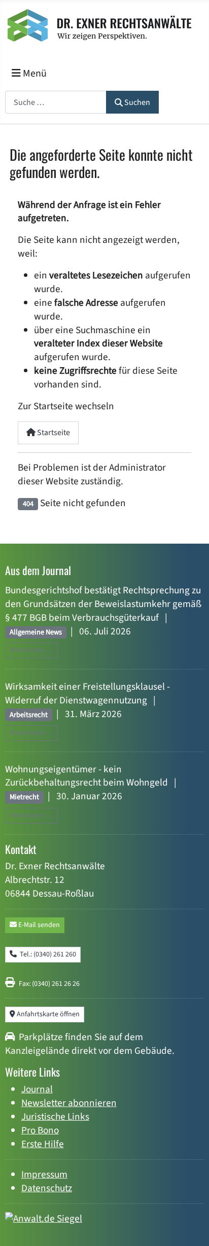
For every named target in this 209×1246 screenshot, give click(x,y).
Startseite (53, 432)
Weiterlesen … (31, 650)
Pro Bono (40, 1130)
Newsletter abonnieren (69, 1103)
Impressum (44, 1174)
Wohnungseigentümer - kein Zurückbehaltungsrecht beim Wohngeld (86, 776)
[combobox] (56, 102)
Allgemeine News (36, 632)
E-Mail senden (38, 925)
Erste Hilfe (42, 1144)
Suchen (137, 102)
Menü (34, 73)
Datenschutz (46, 1188)
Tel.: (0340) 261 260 (46, 954)
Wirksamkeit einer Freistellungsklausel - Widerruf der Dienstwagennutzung (87, 693)
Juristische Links (55, 1117)
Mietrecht (24, 797)
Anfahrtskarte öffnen (47, 1014)
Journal (37, 1089)
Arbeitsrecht (29, 714)
